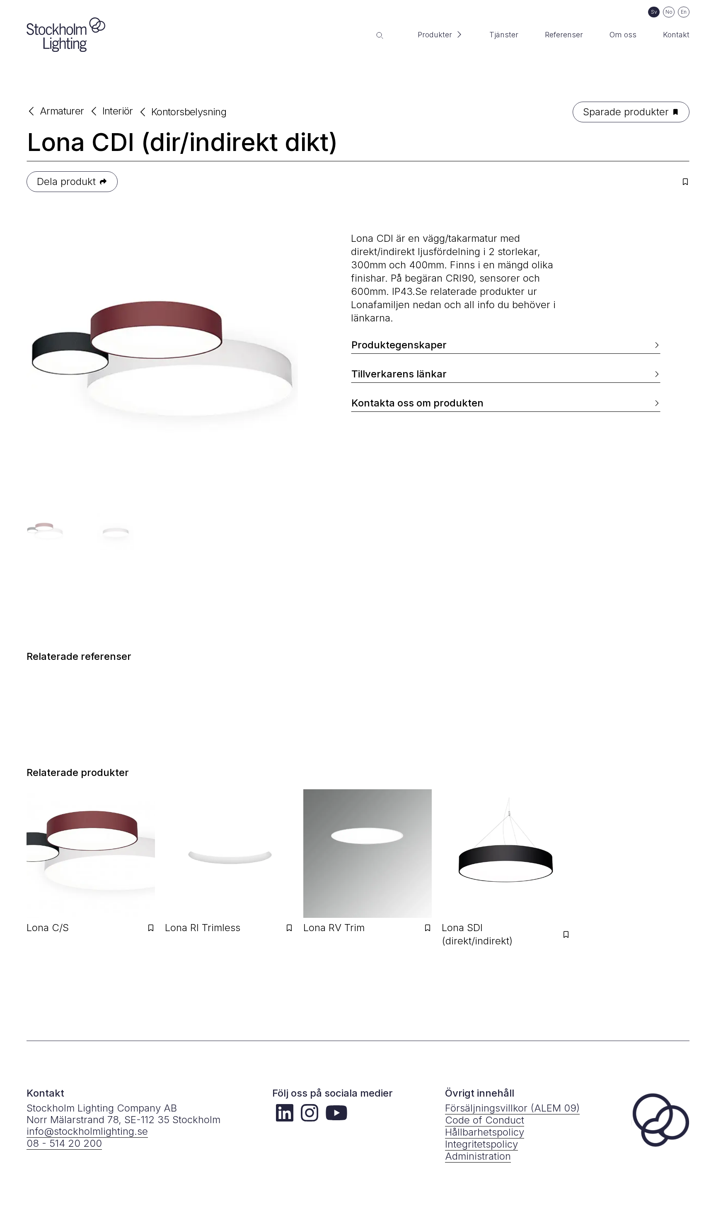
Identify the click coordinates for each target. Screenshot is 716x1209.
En (684, 12)
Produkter (435, 34)
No (668, 12)
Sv (654, 12)
